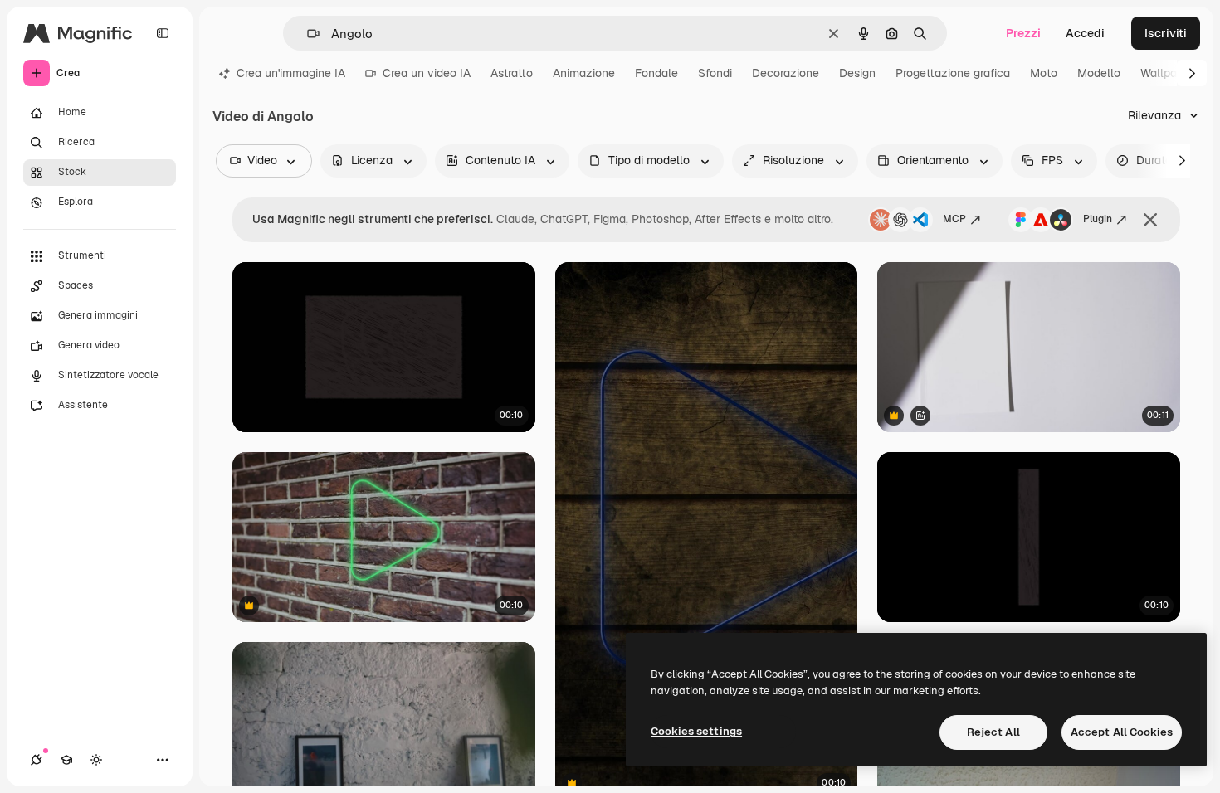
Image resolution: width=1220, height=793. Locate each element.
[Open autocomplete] (306, 33)
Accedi (1085, 33)
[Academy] (66, 760)
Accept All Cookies (1122, 732)
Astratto (511, 73)
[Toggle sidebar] (162, 33)
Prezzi (1023, 33)
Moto (1043, 73)
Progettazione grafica (952, 73)
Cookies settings (696, 731)
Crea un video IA (427, 73)
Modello (1098, 73)
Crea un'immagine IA (291, 73)
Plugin (1097, 219)
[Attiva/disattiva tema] (96, 760)
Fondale (656, 73)
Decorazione (785, 73)
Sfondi (715, 73)
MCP (954, 219)
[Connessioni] (36, 760)
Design (857, 73)
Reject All (993, 732)
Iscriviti (1165, 33)
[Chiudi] (1150, 220)
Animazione (584, 73)
